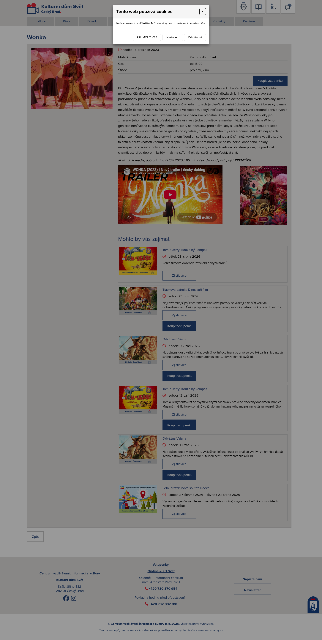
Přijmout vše (147, 37)
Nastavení (172, 37)
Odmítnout (195, 37)
